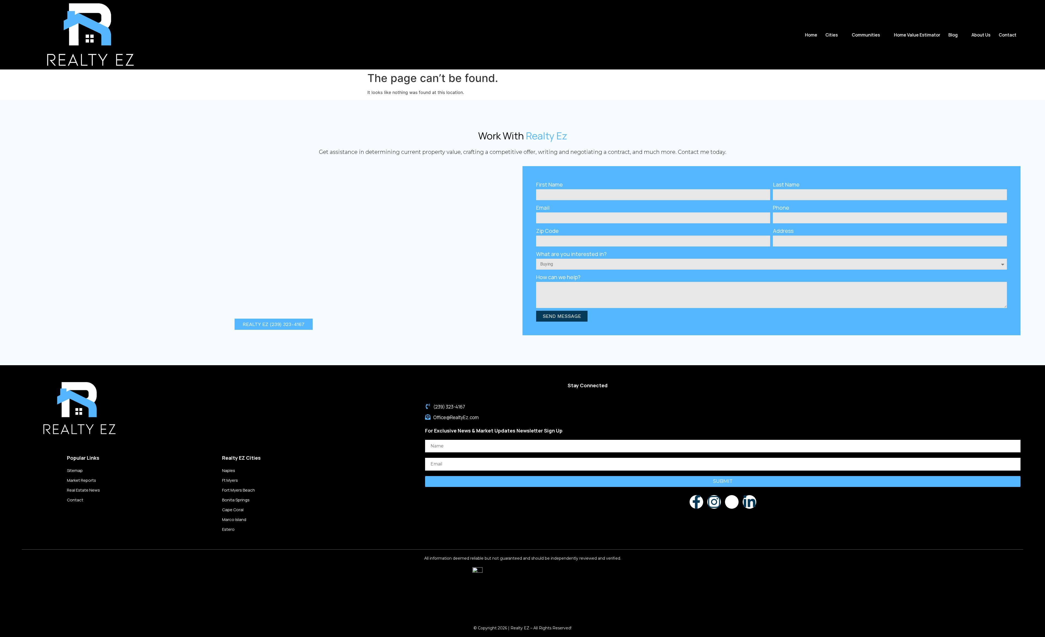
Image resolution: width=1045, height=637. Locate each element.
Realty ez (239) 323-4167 (274, 324)
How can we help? (558, 277)
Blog (953, 35)
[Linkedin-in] (749, 502)
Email (542, 207)
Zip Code (547, 230)
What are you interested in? (571, 254)
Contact (1007, 35)
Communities (866, 35)
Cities (831, 35)
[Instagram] (714, 502)
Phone (781, 207)
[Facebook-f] (696, 502)
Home (811, 35)
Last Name (786, 184)
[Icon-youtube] (732, 502)
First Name (549, 184)
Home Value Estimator (917, 35)
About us (981, 35)
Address (783, 230)
